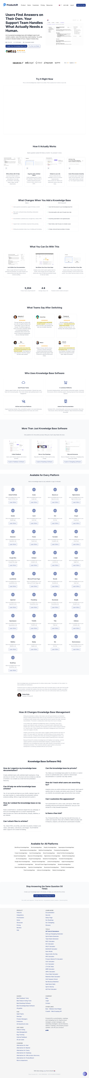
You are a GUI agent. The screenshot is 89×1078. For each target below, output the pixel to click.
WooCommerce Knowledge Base (28, 850)
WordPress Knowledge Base (22, 847)
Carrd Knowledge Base (35, 853)
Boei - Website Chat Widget (53, 1009)
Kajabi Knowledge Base (68, 861)
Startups (19, 1016)
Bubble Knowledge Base (68, 856)
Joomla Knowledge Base (53, 861)
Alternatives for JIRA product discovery (28, 1055)
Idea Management (22, 1032)
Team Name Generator (52, 939)
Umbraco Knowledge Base (43, 870)
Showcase (20, 922)
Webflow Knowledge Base (45, 850)
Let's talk (65, 5)
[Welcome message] (85, 1074)
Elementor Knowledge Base (50, 858)
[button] (60, 5)
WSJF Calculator (50, 946)
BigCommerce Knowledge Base (52, 856)
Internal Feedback (22, 1037)
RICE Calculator (50, 941)
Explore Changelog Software (72, 461)
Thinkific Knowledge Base (67, 867)
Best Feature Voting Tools (24, 1000)
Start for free (81, 5)
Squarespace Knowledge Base (66, 847)
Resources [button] (49, 5)
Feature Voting (21, 1029)
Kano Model (49, 951)
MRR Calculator (50, 969)
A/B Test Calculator (51, 989)
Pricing (43, 5)
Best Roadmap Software (24, 1003)
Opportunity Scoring (51, 954)
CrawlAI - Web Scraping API (54, 1011)
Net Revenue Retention (52, 981)
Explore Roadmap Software (44, 461)
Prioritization (20, 917)
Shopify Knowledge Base (50, 847)
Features (19, 912)
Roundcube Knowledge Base (51, 867)
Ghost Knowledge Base (49, 853)
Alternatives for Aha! (22, 1045)
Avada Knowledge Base (20, 856)
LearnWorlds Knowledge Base (25, 864)
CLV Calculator (50, 964)
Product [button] (23, 5)
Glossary (48, 925)
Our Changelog (50, 922)
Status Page (49, 917)
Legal (47, 1000)
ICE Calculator (50, 944)
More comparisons (22, 1060)
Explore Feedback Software (16, 461)
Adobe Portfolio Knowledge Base (65, 853)
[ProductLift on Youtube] (47, 1030)
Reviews (19, 927)
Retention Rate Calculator (53, 976)
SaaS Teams (20, 1014)
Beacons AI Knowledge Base (35, 856)
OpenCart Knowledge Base (35, 867)
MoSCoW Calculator (51, 949)
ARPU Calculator (50, 971)
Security (48, 915)
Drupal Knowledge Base (35, 858)
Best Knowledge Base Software (26, 1005)
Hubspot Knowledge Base (38, 861)
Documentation (50, 912)
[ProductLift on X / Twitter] (46, 1030)
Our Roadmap (49, 920)
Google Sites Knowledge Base (22, 861)
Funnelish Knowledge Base (66, 858)
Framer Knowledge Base (21, 853)
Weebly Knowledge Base (58, 870)
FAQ (18, 930)
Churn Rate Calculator (52, 974)
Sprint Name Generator (52, 936)
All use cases (20, 1039)
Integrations (20, 915)
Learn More (13, 502)
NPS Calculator (50, 956)
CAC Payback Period (52, 979)
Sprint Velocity (50, 986)
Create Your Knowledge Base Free (16, 46)
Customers (36, 5)
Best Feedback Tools (23, 998)
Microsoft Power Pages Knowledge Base (45, 864)
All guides (19, 1008)
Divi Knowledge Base (21, 858)
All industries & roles (22, 1024)
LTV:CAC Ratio (50, 966)
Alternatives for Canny (23, 1050)
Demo (29, 5)
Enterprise (20, 1021)
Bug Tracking (20, 1034)
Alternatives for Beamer (23, 1048)
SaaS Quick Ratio (50, 984)
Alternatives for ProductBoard (25, 1058)
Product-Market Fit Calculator (54, 959)
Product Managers (22, 1019)
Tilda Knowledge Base (29, 870)
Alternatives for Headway (24, 1053)
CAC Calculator (50, 961)
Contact (48, 1003)
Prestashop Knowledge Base (61, 850)
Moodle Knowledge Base (64, 864)
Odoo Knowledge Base (20, 867)
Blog (47, 998)
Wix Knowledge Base (36, 847)
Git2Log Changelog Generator (54, 934)
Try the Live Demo (34, 46)
